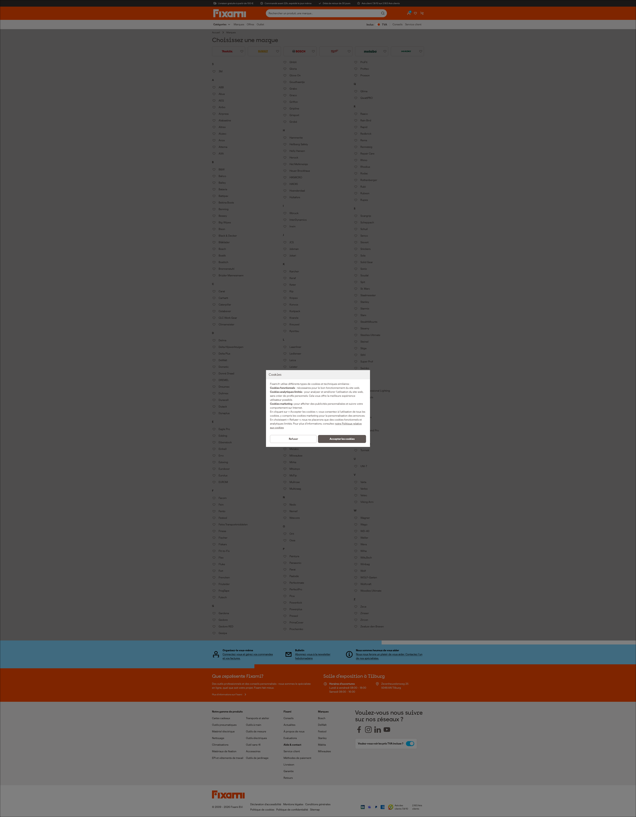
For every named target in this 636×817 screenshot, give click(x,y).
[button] (342, 439)
